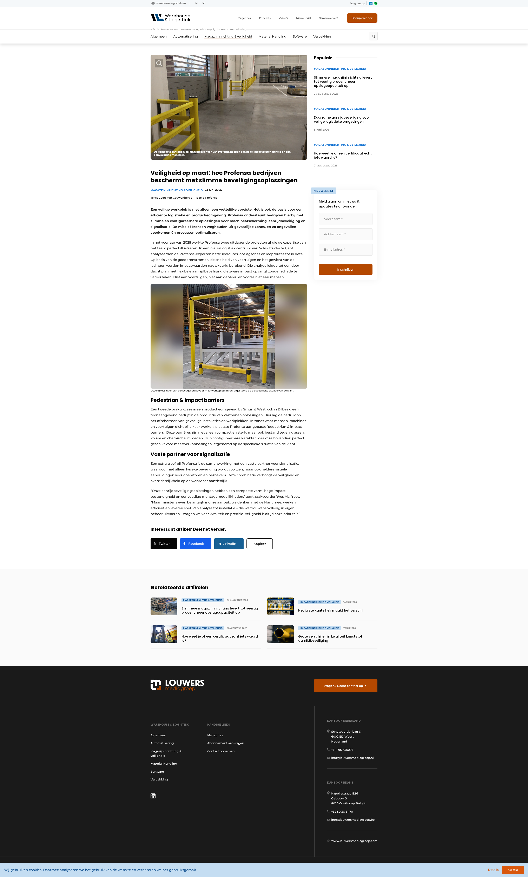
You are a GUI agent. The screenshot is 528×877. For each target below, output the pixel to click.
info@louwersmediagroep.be (353, 820)
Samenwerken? (328, 18)
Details (493, 870)
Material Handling (272, 36)
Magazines (244, 18)
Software (300, 36)
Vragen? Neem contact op (343, 686)
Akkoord (513, 869)
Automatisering (185, 36)
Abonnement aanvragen (225, 743)
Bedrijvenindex (362, 18)
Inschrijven (345, 269)
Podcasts (265, 18)
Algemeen (159, 36)
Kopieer (259, 544)
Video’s (283, 18)
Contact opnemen (221, 751)
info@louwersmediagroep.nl (352, 758)
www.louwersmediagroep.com (354, 841)
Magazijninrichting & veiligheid (228, 36)
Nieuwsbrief (303, 18)
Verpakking (322, 36)
